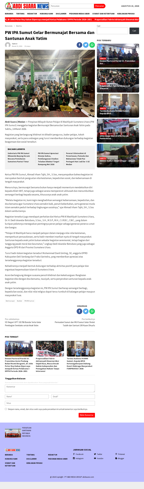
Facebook (79, 454)
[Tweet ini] (86, 45)
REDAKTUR (52, 455)
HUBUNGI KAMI (11, 459)
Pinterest (121, 454)
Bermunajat (10, 301)
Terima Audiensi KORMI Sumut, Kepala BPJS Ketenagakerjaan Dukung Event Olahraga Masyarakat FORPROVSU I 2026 (79, 363)
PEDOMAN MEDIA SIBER (58, 459)
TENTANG (30, 455)
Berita (103, 59)
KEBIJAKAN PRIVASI (34, 463)
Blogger (121, 458)
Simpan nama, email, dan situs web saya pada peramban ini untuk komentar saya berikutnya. (48, 409)
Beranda (9, 455)
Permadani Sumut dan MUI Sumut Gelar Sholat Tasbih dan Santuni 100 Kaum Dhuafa (75, 322)
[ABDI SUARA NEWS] (27, 5)
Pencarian (99, 6)
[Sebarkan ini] (79, 45)
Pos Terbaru (104, 40)
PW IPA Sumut (29, 301)
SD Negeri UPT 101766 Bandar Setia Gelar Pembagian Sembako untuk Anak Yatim (23, 322)
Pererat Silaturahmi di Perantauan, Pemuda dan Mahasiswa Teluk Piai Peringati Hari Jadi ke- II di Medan (78, 159)
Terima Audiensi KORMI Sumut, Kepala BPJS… (115, 112)
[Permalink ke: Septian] (8, 44)
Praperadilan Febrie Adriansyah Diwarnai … (115, 87)
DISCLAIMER (31, 459)
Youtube (100, 458)
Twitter (99, 454)
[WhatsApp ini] (92, 45)
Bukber (19, 301)
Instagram (80, 458)
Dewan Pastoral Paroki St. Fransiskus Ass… (117, 62)
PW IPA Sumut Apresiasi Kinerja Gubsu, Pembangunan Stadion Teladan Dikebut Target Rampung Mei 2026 (48, 159)
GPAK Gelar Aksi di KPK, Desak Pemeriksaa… (114, 137)
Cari (98, 26)
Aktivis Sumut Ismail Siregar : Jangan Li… (117, 162)
